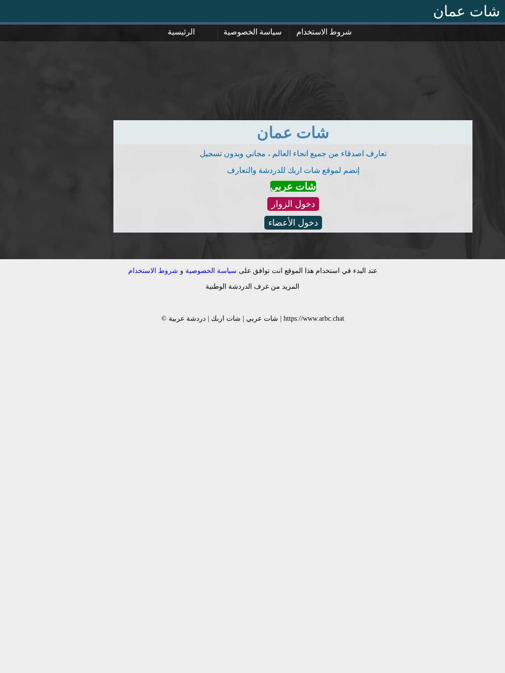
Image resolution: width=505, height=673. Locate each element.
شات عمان (466, 11)
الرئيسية (181, 32)
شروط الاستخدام (324, 32)
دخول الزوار (293, 204)
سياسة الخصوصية (252, 32)
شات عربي (293, 186)
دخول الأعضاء (293, 223)
